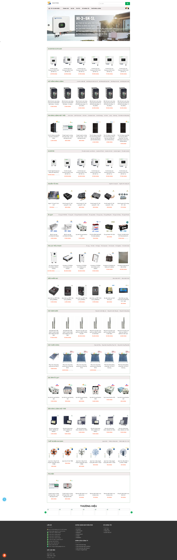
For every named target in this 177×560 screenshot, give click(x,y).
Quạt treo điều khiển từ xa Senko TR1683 (123, 461)
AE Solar (84, 115)
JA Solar (106, 115)
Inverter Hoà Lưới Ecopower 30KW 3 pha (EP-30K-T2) (67, 70)
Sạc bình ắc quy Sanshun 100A (95, 398)
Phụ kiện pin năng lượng (123, 115)
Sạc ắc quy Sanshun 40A (109, 397)
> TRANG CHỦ (106, 530)
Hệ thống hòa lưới (115, 81)
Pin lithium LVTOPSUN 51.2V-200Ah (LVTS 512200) (67, 267)
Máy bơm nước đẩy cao (100, 311)
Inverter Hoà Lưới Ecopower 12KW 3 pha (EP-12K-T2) (109, 70)
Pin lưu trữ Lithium (54, 246)
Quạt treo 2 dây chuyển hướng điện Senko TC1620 (109, 461)
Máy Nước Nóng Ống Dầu (123, 345)
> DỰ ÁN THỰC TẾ (107, 532)
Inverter (51, 151)
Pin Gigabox (118, 245)
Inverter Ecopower (55, 49)
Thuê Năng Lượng (96, 8)
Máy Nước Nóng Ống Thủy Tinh (109, 345)
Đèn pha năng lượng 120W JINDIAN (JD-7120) (123, 429)
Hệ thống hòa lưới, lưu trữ (92, 81)
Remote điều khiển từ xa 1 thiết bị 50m (81, 494)
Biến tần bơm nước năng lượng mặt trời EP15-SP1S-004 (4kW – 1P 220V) (67, 103)
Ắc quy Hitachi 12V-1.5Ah (109, 234)
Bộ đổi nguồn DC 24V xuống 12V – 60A (81, 204)
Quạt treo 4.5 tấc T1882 (67, 461)
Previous (49, 25)
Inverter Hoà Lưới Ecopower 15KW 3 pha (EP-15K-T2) (95, 70)
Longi (110, 115)
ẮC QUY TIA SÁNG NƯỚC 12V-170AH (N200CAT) (123, 235)
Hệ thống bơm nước (124, 81)
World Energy (99, 115)
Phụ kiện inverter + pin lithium (88, 151)
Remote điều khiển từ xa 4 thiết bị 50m (109, 494)
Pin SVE (92, 245)
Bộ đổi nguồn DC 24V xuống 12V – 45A (95, 204)
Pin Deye (98, 245)
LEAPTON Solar (77, 115)
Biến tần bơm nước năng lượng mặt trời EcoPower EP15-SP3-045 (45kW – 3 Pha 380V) (95, 103)
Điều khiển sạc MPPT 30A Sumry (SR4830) (67, 298)
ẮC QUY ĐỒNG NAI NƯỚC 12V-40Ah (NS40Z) (95, 235)
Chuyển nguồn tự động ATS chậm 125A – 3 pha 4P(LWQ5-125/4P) (67, 137)
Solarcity (115, 115)
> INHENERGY (78, 537)
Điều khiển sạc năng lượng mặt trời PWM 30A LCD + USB (123, 299)
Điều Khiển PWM (125, 278)
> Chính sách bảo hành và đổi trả (82, 546)
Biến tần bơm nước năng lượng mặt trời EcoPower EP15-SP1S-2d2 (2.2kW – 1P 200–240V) (81, 103)
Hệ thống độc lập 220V (104, 81)
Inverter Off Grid (100, 151)
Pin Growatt (111, 245)
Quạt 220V (104, 441)
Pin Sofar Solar (125, 245)
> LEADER (77, 535)
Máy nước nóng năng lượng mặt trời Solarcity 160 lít (67, 366)
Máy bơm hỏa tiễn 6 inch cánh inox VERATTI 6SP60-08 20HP (81, 332)
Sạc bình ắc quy (53, 377)
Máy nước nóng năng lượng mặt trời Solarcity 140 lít (95, 366)
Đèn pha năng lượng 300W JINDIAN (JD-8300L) (95, 430)
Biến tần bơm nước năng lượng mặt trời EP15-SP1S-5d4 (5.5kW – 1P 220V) (53, 103)
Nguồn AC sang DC (113, 183)
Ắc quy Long (99, 214)
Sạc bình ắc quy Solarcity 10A (67, 398)
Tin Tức (78, 8)
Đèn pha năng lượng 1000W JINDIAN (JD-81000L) (53, 430)
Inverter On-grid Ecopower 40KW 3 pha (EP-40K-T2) (53, 70)
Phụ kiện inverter (125, 151)
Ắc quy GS (71, 214)
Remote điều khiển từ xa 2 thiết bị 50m (95, 494)
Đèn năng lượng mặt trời (57, 408)
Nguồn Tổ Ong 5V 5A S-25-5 (53, 204)
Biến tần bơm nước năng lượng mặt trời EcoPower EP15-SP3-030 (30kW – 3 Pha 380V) (123, 103)
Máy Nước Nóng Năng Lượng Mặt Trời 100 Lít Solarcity (123, 366)
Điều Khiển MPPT (116, 278)
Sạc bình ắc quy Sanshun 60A (81, 235)
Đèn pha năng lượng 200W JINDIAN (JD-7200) (109, 429)
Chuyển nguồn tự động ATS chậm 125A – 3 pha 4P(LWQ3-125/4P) (81, 137)
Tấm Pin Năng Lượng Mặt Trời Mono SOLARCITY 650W (54, 137)
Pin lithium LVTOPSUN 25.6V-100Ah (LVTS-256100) (95, 267)
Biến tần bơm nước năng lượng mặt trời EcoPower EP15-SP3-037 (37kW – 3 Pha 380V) (109, 103)
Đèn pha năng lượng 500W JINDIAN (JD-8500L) (67, 430)
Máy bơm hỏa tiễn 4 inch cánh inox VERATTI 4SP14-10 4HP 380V (109, 332)
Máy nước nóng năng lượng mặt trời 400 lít (54, 365)
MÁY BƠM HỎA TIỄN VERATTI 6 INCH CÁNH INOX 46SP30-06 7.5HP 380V (68, 333)
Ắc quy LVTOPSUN (63, 214)
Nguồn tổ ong (53, 184)
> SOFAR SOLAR (79, 534)
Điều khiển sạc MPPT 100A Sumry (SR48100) (95, 298)
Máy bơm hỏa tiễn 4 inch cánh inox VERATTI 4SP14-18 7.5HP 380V (95, 332)
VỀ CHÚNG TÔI (85, 8)
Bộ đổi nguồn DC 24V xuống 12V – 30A (109, 204)
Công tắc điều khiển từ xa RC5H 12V (123, 494)
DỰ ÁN (72, 8)
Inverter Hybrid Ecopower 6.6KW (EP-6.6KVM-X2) (53, 171)
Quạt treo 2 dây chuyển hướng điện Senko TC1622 (95, 461)
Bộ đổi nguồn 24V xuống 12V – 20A (123, 204)
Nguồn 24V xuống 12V (124, 183)
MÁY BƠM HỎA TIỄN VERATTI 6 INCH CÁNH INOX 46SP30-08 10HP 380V (54, 333)
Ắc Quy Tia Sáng (117, 214)
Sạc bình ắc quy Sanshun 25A (123, 398)
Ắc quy (50, 215)
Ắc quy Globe (92, 214)
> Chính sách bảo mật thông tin (82, 548)
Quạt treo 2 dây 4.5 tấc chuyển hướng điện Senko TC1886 (54, 462)
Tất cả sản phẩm (54, 8)
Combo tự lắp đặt (81, 81)
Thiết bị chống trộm (113, 441)
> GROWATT (78, 532)
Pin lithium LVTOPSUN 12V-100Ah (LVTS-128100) (109, 266)
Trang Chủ (66, 8)
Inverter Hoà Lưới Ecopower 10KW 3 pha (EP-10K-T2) (123, 70)
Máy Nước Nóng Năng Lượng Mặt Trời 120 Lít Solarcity (109, 366)
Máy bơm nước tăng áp (113, 311)
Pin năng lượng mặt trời (56, 115)
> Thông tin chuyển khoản (81, 549)
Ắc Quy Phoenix (125, 214)
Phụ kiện (51, 474)
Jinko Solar (70, 115)
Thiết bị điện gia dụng (55, 441)
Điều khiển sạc (53, 278)
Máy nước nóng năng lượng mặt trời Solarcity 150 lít (81, 366)
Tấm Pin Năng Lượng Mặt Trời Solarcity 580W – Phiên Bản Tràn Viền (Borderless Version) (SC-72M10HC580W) (123, 138)
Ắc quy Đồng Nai (107, 214)
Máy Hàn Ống (97, 345)
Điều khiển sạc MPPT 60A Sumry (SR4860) (81, 298)
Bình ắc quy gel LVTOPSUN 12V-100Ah (67, 235)
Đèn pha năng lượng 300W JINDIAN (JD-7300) (81, 429)
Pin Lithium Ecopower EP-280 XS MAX (123, 266)
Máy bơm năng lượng (124, 311)
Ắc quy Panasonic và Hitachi (81, 214)
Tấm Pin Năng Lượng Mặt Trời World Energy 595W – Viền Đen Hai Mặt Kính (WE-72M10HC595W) (109, 137)
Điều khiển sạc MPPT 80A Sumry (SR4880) (53, 298)
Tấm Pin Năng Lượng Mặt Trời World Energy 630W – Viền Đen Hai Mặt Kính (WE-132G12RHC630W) (95, 137)
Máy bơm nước (53, 311)
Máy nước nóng (53, 345)
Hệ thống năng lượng (55, 81)
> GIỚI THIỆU (106, 529)
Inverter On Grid (108, 151)
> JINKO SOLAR (78, 530)
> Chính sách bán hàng (80, 544)
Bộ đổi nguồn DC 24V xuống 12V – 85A (67, 204)
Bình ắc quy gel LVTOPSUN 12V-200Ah (54, 235)
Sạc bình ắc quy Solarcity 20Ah (81, 398)
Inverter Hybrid (117, 151)
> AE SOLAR (78, 529)
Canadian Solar (91, 115)
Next (128, 25)
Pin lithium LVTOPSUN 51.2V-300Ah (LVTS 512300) (81, 267)
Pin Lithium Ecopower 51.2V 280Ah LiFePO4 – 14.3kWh (54, 267)
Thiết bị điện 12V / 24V (124, 441)
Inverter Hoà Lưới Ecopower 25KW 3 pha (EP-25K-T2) (81, 70)
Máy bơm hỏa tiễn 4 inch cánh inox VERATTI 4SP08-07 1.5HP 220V (123, 332)
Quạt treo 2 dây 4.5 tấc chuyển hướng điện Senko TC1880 (81, 462)
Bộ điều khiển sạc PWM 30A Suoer (109, 298)
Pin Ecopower (104, 245)
